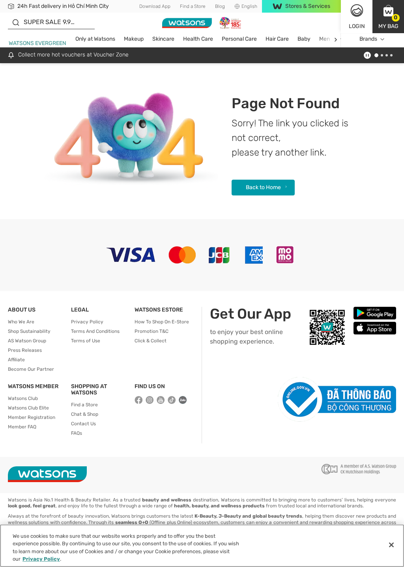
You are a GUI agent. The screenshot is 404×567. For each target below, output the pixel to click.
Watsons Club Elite (28, 408)
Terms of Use (85, 341)
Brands (368, 39)
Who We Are (21, 322)
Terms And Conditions (95, 331)
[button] (388, 16)
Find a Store (193, 6)
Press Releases (25, 350)
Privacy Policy (87, 322)
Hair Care (277, 39)
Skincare (163, 39)
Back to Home (263, 187)
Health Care (198, 39)
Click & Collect (150, 341)
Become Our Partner (31, 369)
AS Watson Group (27, 341)
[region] (202, 545)
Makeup (134, 39)
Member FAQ (22, 427)
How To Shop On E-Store (162, 322)
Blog (220, 6)
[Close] (391, 545)
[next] (335, 39)
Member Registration (31, 417)
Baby (303, 39)
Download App (154, 6)
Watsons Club (23, 398)
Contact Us (83, 423)
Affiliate (16, 359)
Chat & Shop (84, 414)
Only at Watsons (95, 39)
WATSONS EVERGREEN (37, 43)
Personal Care (239, 39)
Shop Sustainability (29, 331)
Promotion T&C (151, 331)
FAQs (76, 433)
